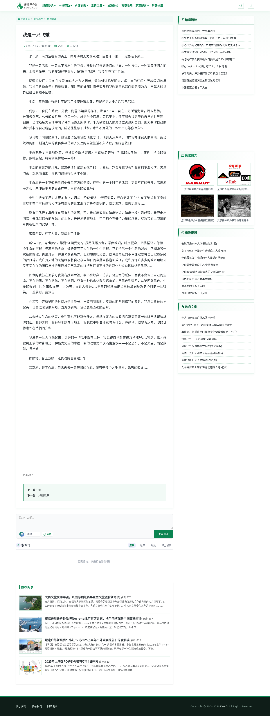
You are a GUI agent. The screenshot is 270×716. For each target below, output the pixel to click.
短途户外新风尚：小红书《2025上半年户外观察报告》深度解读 (87, 640)
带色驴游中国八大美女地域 (197, 279)
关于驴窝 (21, 706)
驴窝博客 (141, 5)
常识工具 (96, 5)
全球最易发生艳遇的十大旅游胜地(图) (203, 257)
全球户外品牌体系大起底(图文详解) (201, 346)
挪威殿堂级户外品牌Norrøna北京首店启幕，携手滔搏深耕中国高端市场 (93, 619)
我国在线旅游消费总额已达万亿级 (200, 80)
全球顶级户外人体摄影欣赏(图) (199, 243)
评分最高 (166, 545)
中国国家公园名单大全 (194, 87)
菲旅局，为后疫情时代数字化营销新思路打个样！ (210, 331)
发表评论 (163, 534)
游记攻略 (127, 5)
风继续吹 (44, 495)
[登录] (251, 6)
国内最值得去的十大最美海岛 (198, 31)
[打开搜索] (241, 6)
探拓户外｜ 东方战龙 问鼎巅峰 (199, 339)
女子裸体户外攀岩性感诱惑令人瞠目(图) (204, 250)
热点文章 (191, 307)
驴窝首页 (25, 18)
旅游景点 (113, 5)
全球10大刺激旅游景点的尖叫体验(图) (203, 271)
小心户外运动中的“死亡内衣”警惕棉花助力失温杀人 (211, 45)
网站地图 (52, 706)
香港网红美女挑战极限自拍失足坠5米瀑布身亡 (208, 59)
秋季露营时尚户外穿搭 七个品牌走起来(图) (206, 52)
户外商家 (80, 5)
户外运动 (64, 5)
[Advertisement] (94, 417)
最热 (153, 545)
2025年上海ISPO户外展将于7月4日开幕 (71, 661)
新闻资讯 (48, 5)
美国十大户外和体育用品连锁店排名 (202, 353)
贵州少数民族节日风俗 (194, 293)
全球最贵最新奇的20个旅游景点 (199, 265)
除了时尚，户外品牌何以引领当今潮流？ (204, 73)
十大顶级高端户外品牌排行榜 (198, 317)
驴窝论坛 (157, 5)
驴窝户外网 (27, 5)
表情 (49, 534)
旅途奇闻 (191, 233)
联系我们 (37, 706)
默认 (131, 545)
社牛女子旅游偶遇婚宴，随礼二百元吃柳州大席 (208, 38)
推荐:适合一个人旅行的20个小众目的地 (204, 66)
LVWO (223, 706)
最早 (142, 545)
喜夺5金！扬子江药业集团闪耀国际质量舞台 (206, 325)
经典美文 (51, 18)
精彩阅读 (191, 20)
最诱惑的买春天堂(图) (193, 286)
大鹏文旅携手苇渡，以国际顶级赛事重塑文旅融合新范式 (82, 597)
